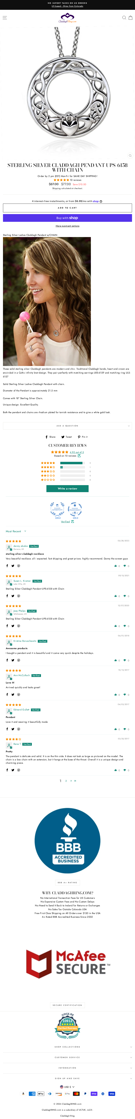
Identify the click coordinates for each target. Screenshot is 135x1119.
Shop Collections (68, 1047)
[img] (13, 541)
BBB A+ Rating (67, 882)
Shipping (56, 188)
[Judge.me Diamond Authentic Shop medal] (57, 509)
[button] (62, 180)
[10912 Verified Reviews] (67, 1039)
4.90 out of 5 (77, 452)
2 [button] (66, 781)
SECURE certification (67, 1005)
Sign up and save (67, 1078)
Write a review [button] (67, 489)
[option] (67, 5)
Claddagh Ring (67, 1115)
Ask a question (68, 426)
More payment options (67, 226)
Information (67, 1068)
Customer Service (67, 1057)
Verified (65, 521)
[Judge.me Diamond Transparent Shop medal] (75, 509)
